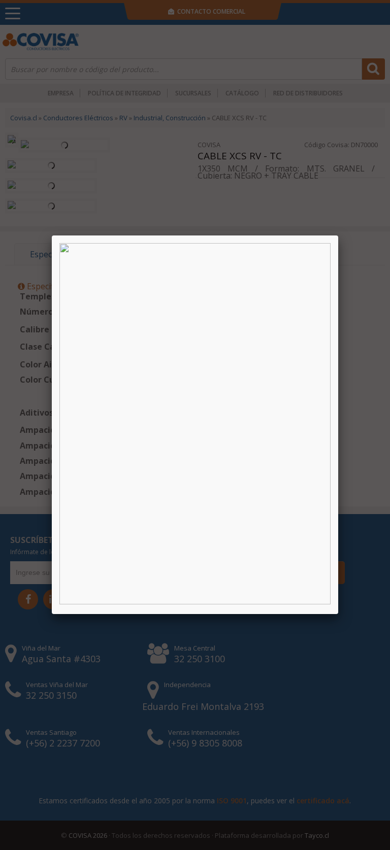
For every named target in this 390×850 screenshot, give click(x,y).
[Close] (338, 235)
